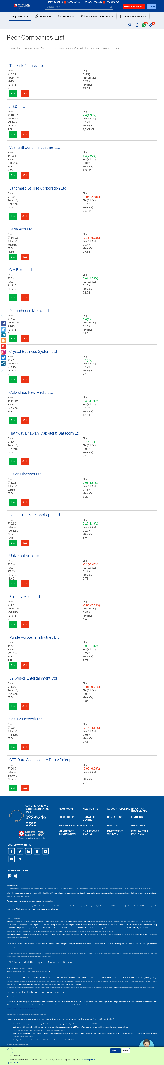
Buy (13, 93)
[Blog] (37, 851)
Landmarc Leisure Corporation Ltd (37, 188)
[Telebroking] (129, 25)
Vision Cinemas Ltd (25, 474)
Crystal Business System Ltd (33, 351)
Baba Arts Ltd (20, 229)
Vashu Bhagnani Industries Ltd (34, 147)
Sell (24, 93)
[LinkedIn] (28, 851)
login (152, 6)
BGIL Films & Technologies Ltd (34, 515)
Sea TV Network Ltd (26, 719)
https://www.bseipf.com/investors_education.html (23, 1008)
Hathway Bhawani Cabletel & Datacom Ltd (44, 433)
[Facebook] (11, 851)
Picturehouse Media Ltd (29, 311)
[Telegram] (20, 859)
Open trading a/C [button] (133, 6)
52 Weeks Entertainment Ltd (33, 678)
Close (125, 1051)
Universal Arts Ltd (24, 556)
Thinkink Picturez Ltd (26, 66)
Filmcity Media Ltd (24, 597)
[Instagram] (11, 859)
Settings (14, 1062)
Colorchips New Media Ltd (31, 392)
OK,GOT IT (115, 1051)
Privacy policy (88, 1059)
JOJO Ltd (17, 106)
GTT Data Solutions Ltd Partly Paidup (40, 760)
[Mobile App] (136, 25)
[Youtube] (45, 851)
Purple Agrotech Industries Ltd (34, 637)
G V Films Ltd (20, 270)
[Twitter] (20, 851)
